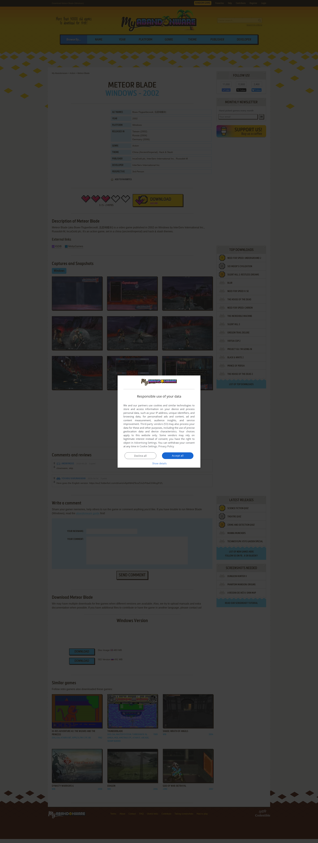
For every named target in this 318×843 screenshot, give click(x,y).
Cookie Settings (148, 446)
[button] (159, 463)
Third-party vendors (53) (154, 424)
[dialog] (159, 421)
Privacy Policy (166, 446)
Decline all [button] (140, 455)
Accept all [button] (178, 455)
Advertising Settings (145, 442)
